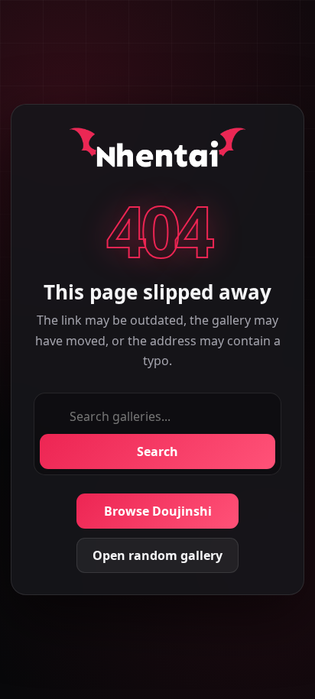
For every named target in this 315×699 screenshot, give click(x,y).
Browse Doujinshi (158, 511)
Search (157, 451)
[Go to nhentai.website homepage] (157, 150)
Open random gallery (157, 555)
